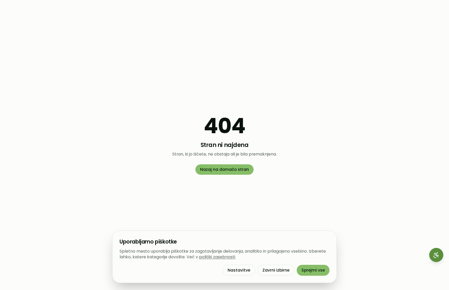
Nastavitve (239, 270)
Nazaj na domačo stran (224, 169)
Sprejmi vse (313, 270)
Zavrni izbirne (275, 270)
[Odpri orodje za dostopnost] (436, 255)
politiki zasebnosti (217, 257)
